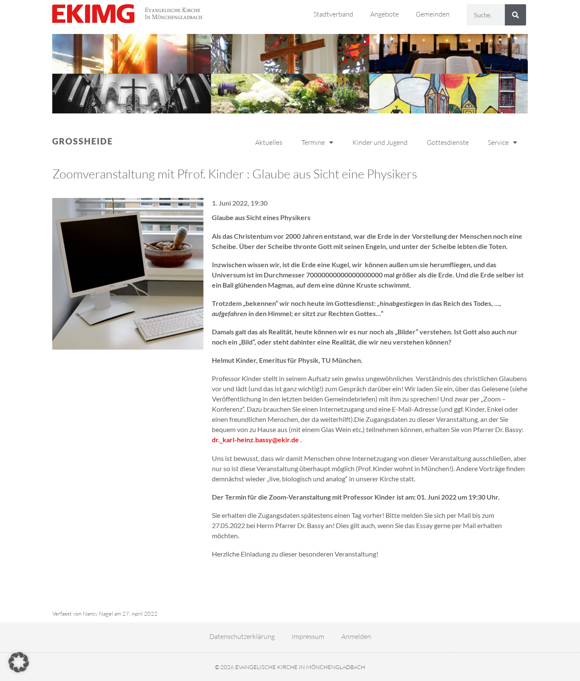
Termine (313, 142)
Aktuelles (268, 142)
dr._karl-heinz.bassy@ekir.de (255, 439)
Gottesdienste (448, 142)
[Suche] (515, 14)
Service (498, 142)
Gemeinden (433, 14)
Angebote (384, 14)
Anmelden (356, 636)
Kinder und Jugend (380, 142)
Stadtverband (333, 14)
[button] (18, 662)
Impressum (308, 636)
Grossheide (82, 141)
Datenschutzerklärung (242, 636)
